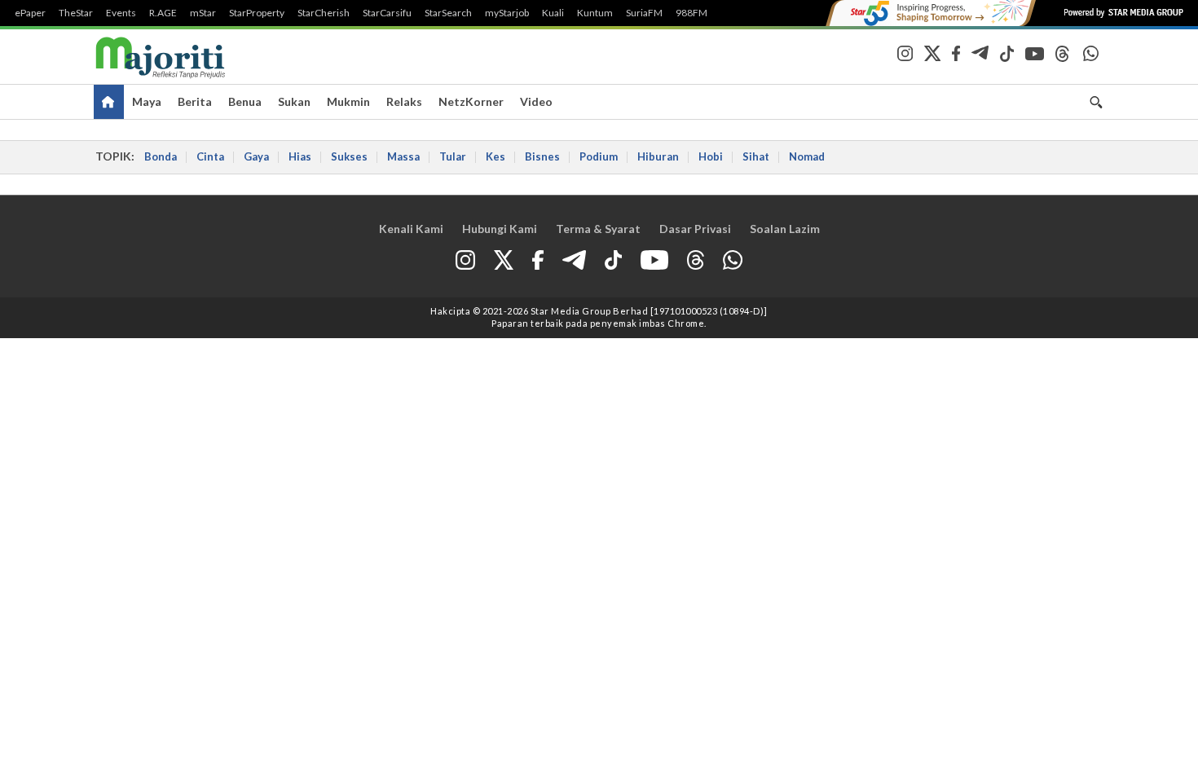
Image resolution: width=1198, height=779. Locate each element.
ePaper (30, 13)
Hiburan (658, 156)
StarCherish (323, 13)
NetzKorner (471, 101)
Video (536, 101)
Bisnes (542, 156)
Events (121, 13)
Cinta (210, 156)
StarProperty (256, 13)
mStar (203, 13)
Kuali (553, 13)
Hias (299, 156)
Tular (452, 156)
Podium (598, 156)
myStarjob (507, 13)
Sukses (349, 156)
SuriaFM (644, 13)
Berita (195, 101)
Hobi (710, 156)
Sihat (755, 156)
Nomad (807, 156)
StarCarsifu (387, 13)
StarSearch (448, 13)
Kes (495, 156)
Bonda (160, 156)
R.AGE (163, 13)
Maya (146, 101)
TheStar (76, 13)
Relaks (404, 101)
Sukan (294, 101)
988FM (691, 13)
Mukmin (348, 101)
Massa (403, 156)
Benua (245, 101)
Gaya (256, 156)
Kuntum (595, 13)
